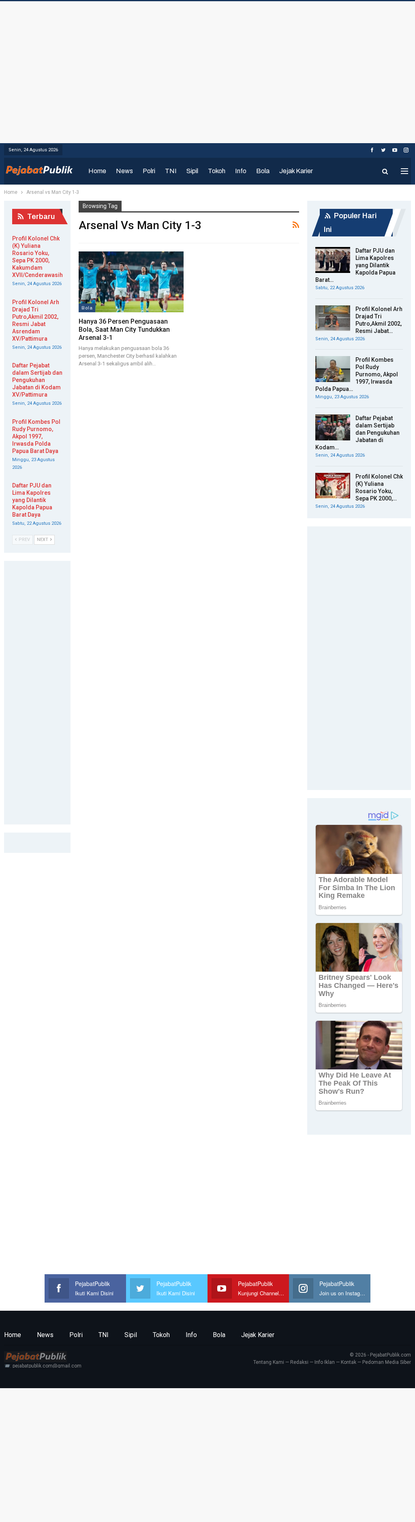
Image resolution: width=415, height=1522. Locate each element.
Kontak (348, 1362)
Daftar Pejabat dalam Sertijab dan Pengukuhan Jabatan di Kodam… (357, 433)
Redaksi (299, 1362)
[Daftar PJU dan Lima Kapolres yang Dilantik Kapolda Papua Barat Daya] (332, 260)
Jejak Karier (296, 170)
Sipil (192, 170)
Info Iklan (324, 1362)
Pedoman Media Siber (386, 1362)
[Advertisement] (207, 70)
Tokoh (216, 170)
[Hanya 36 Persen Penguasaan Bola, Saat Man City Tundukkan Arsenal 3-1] (131, 281)
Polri (149, 170)
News (124, 170)
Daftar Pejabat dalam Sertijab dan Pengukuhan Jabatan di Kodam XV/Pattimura (37, 380)
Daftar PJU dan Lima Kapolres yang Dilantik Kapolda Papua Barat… (355, 265)
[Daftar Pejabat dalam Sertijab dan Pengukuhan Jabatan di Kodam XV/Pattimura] (332, 427)
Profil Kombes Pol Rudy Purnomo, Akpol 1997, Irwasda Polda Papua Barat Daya (36, 436)
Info (240, 170)
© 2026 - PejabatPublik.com (380, 1355)
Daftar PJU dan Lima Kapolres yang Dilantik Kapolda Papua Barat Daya (32, 500)
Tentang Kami (268, 1362)
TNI (171, 170)
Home (97, 170)
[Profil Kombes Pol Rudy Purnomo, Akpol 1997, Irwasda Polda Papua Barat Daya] (332, 369)
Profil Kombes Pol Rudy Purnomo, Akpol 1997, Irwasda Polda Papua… (356, 374)
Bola (263, 170)
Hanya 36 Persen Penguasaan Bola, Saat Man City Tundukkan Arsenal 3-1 (124, 329)
